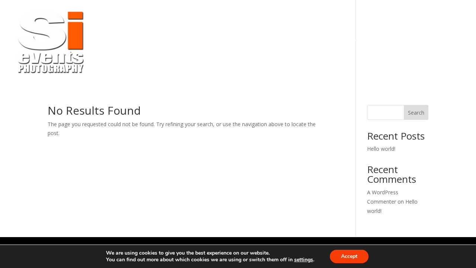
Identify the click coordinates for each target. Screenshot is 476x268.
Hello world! (381, 148)
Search (416, 112)
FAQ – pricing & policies (281, 43)
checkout (444, 43)
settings (303, 259)
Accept (349, 256)
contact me (366, 43)
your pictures (191, 43)
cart (407, 43)
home (142, 43)
